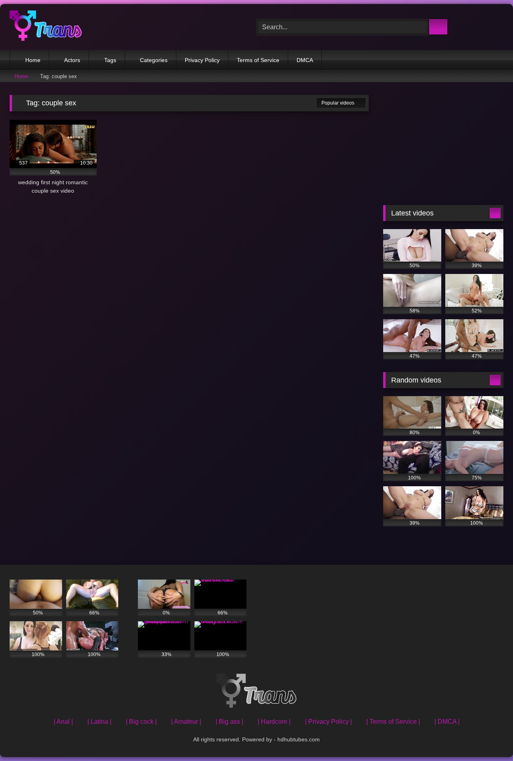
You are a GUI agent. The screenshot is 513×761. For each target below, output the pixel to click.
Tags (110, 60)
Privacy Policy (202, 60)
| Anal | (63, 721)
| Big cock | (141, 721)
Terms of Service (258, 60)
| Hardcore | (274, 721)
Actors (72, 60)
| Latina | (99, 721)
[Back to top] (489, 737)
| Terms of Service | (393, 721)
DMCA (305, 60)
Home (32, 60)
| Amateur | (186, 721)
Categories (154, 60)
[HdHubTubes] (46, 27)
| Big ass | (229, 721)
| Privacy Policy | (328, 721)
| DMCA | (447, 721)
